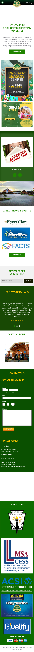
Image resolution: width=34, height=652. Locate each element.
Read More (17, 52)
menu (28, 3)
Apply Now (17, 169)
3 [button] (19, 326)
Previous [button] (15, 175)
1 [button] (14, 326)
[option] (17, 154)
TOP (32, 650)
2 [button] (17, 326)
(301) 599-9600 (10, 462)
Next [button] (20, 175)
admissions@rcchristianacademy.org (13, 466)
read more (17, 255)
